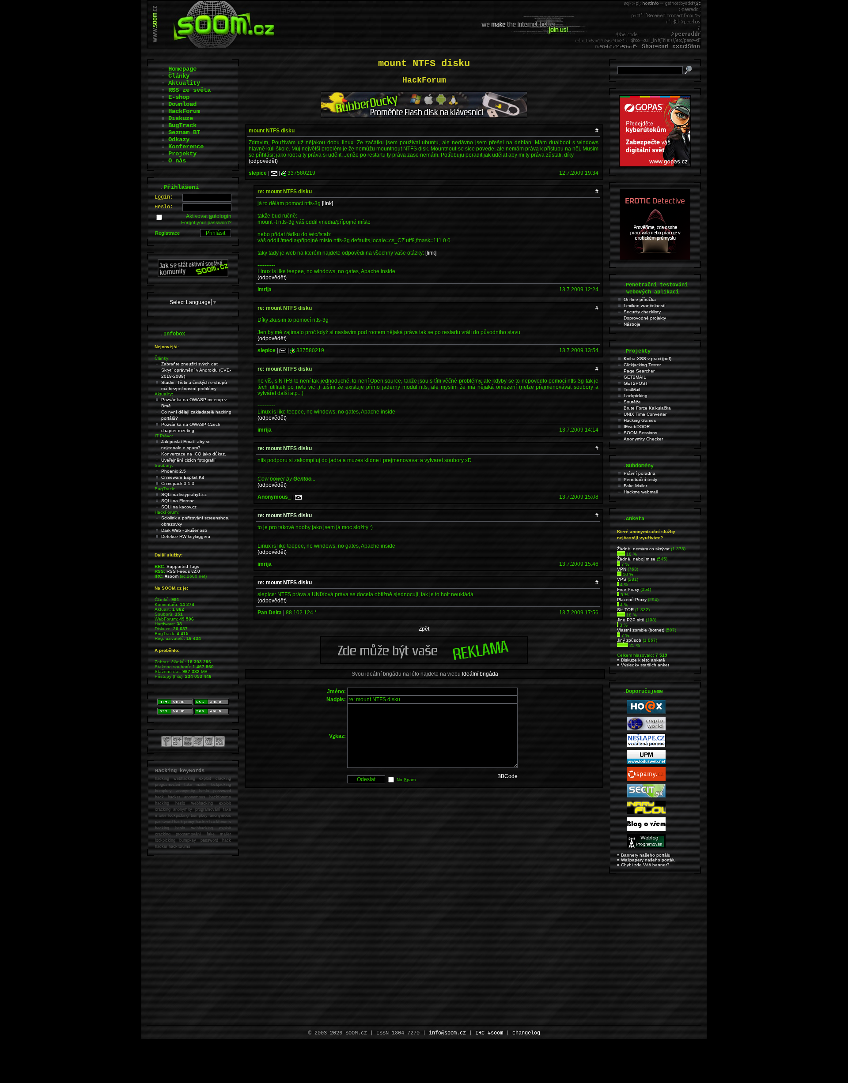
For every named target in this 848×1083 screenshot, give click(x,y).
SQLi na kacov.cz (179, 506)
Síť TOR (625, 609)
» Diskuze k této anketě (641, 660)
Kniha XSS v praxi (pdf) (647, 358)
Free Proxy (628, 589)
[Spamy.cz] (646, 779)
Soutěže (632, 401)
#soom (171, 576)
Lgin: (164, 197)
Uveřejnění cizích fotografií (188, 460)
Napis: (336, 699)
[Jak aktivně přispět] (193, 275)
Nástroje (632, 324)
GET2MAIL (635, 377)
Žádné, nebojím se (636, 559)
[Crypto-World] (646, 728)
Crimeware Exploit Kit (182, 477)
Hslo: (164, 207)
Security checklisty (642, 311)
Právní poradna (639, 473)
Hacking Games (640, 420)
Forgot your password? (206, 222)
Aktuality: (164, 393)
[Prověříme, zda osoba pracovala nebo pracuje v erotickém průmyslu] (655, 258)
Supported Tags (183, 566)
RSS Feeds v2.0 (183, 571)
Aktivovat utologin (208, 216)
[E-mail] (274, 173)
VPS (621, 579)
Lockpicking (635, 395)
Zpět (424, 629)
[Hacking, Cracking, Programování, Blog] (646, 846)
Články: (162, 358)
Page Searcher (639, 371)
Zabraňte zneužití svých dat (189, 363)
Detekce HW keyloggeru (185, 536)
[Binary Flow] (646, 812)
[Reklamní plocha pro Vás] (424, 661)
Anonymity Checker (643, 438)
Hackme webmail (641, 491)
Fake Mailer (635, 485)
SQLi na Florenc (177, 500)
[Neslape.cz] (646, 745)
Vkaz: (337, 736)
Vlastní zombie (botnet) (640, 630)
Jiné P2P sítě (630, 619)
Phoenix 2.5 (173, 471)
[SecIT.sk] (646, 795)
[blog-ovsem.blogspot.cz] (646, 829)
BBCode (507, 776)
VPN (621, 569)
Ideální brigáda (480, 674)
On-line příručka (640, 299)
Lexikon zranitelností (645, 305)
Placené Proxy (632, 599)
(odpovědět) (263, 161)
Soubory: (164, 465)
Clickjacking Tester (642, 364)
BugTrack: (165, 488)
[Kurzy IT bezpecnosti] (655, 165)
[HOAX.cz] (646, 712)
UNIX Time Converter (645, 414)
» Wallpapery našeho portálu (646, 859)
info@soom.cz (447, 1033)
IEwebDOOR (637, 426)
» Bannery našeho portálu (643, 855)
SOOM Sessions (640, 432)
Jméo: (336, 691)
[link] (327, 203)
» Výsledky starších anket (643, 664)
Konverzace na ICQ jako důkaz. (193, 453)
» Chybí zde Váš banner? (643, 864)
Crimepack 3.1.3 (177, 483)
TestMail (632, 389)
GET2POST (636, 383)
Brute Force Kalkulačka (647, 408)
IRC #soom (489, 1033)
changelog (526, 1033)
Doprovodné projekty (645, 318)
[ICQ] (283, 173)
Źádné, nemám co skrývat (643, 548)
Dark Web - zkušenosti (184, 530)
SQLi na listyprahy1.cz (184, 494)
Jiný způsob (629, 640)
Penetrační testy (640, 479)
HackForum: (167, 512)
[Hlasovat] (621, 554)
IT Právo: (164, 435)
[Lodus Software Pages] (646, 762)
